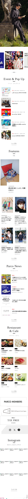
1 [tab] (12, 72)
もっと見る (14, 143)
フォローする (14, 489)
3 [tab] (15, 72)
